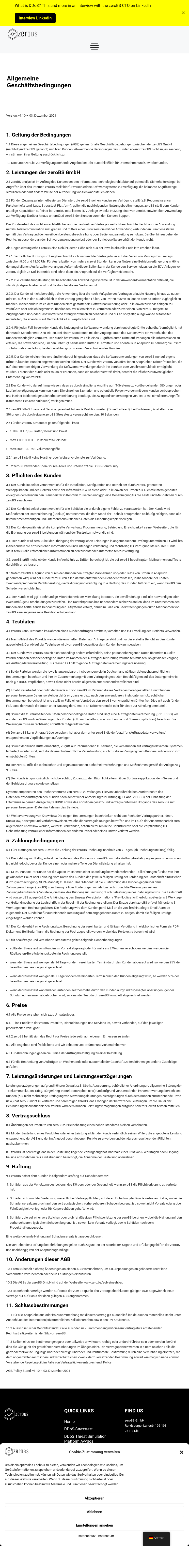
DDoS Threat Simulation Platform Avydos (85, 1439)
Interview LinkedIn (35, 18)
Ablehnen (94, 1512)
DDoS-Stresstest (78, 1429)
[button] (181, 1452)
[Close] (183, 13)
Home (69, 1421)
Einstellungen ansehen (94, 1525)
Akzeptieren (94, 1498)
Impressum (106, 1536)
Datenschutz (86, 1536)
